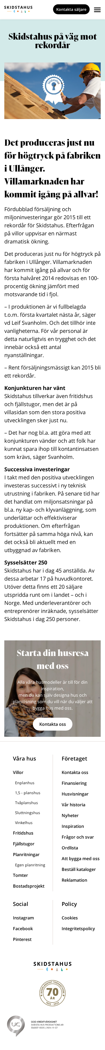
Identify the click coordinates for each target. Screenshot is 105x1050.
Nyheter (70, 815)
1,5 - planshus (27, 792)
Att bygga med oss (81, 858)
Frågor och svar (78, 837)
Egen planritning (30, 864)
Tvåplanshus (26, 802)
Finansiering (74, 783)
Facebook (23, 929)
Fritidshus (23, 833)
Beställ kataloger (79, 869)
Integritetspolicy (78, 929)
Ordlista (70, 848)
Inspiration (73, 826)
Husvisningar (75, 794)
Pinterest (22, 939)
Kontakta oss (52, 724)
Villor (18, 772)
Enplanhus (24, 782)
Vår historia (73, 805)
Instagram (23, 918)
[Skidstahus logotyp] (18, 9)
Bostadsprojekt (28, 886)
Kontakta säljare (71, 9)
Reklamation (74, 880)
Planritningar (26, 854)
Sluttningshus (27, 812)
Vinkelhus (24, 822)
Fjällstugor (23, 844)
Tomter (20, 875)
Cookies (70, 918)
